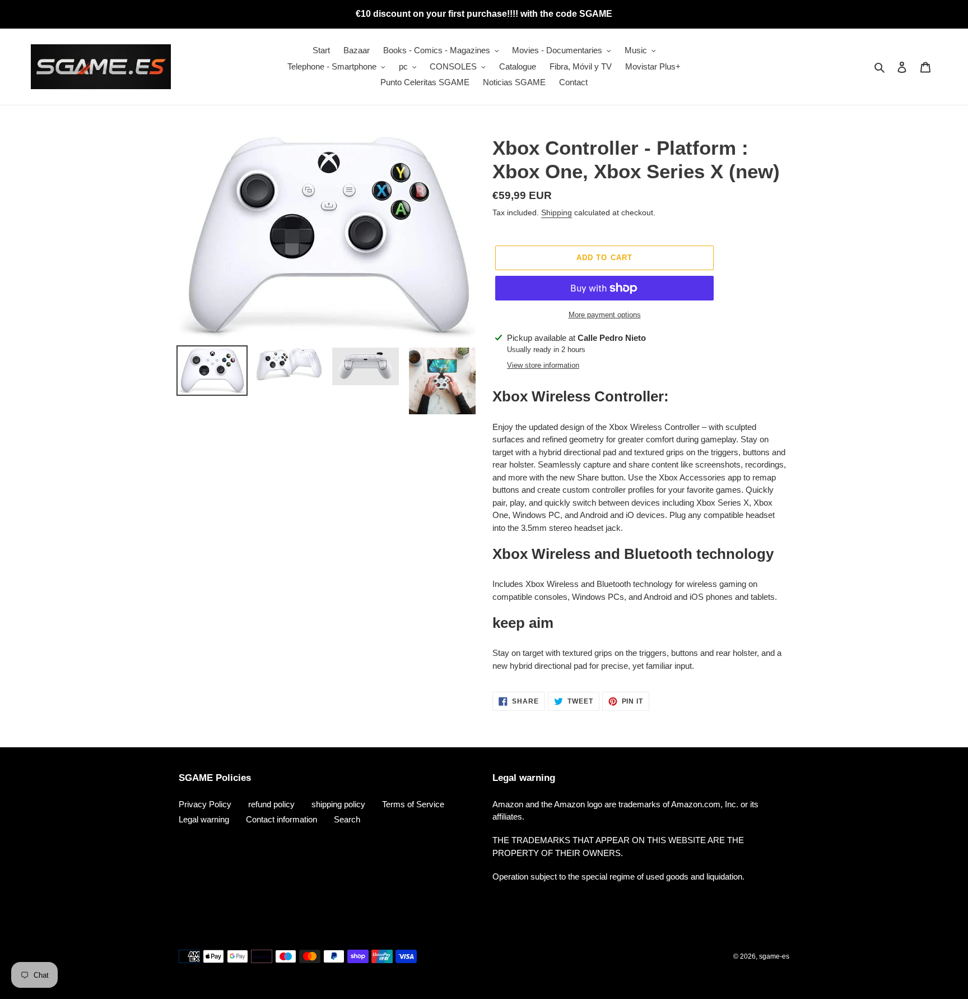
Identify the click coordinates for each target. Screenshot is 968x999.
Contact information (281, 819)
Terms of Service (413, 804)
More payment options (605, 315)
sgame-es (774, 956)
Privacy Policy (205, 804)
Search (347, 819)
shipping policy (338, 804)
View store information (543, 365)
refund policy (271, 804)
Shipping (556, 212)
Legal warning (204, 819)
